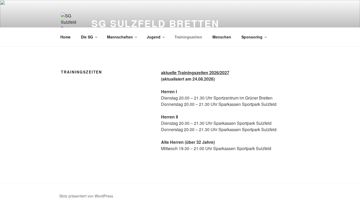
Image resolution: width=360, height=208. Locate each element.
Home (65, 36)
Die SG (87, 36)
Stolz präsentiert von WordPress (86, 196)
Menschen (221, 36)
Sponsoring (251, 36)
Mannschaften (120, 36)
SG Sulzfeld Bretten (155, 23)
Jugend (153, 36)
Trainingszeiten (188, 36)
